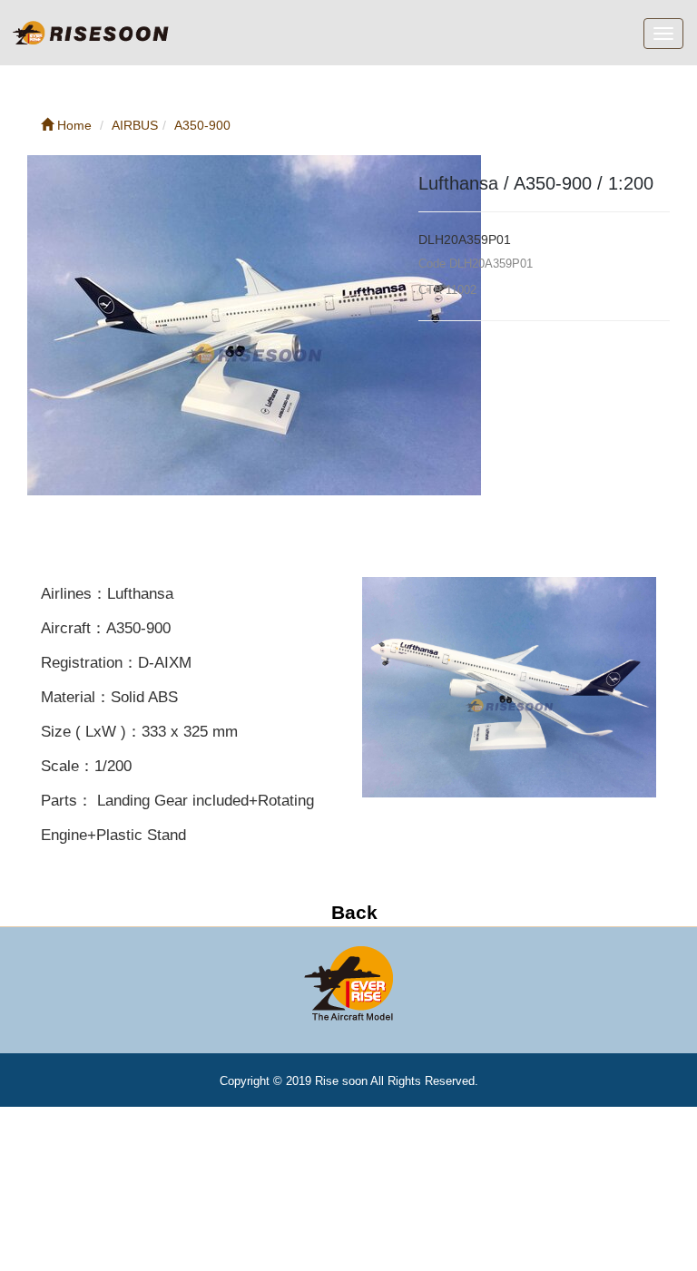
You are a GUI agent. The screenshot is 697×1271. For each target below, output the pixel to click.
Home (73, 125)
